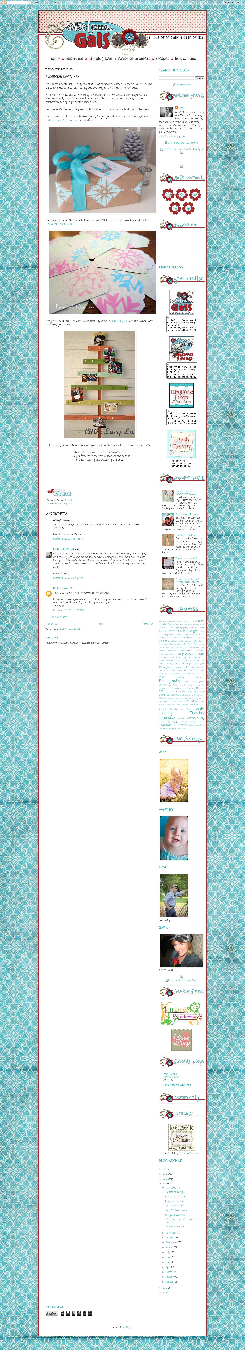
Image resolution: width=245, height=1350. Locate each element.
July (168, 1252)
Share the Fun (166, 695)
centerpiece (174, 637)
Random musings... (174, 1192)
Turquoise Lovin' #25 (186, 558)
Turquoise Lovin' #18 (175, 1197)
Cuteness (189, 641)
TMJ (188, 709)
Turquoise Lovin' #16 (175, 1215)
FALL (195, 644)
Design (201, 641)
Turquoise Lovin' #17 (175, 1201)
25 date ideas (165, 621)
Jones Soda (164, 660)
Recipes (200, 688)
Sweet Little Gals (166, 704)
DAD (195, 641)
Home (101, 624)
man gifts (199, 663)
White (175, 725)
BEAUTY (172, 631)
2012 (165, 1179)
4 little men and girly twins (177, 1085)
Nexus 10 (193, 670)
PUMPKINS (163, 688)
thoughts (163, 709)
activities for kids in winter (184, 621)
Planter (176, 685)
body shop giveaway (168, 634)
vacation (181, 718)
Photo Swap (171, 677)
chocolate (200, 637)
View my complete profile (172, 136)
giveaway (186, 654)
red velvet (170, 691)
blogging (193, 631)
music (174, 670)
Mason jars (165, 667)
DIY (160, 644)
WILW (192, 725)
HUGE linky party (184, 657)
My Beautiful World (63, 549)
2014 (165, 1169)
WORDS (184, 728)
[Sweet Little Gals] (182, 457)
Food (176, 650)
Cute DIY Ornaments (176, 1210)
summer (182, 701)
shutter (183, 695)
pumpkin (200, 685)
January (170, 1282)
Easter (166, 644)
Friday (190, 651)
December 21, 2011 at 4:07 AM (68, 578)
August (170, 1247)
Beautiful (163, 631)
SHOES (176, 695)
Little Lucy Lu (119, 321)
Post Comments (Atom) (72, 629)
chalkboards (188, 637)
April (168, 1267)
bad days (194, 627)
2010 (165, 1288)
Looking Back (172, 663)
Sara (181, 108)
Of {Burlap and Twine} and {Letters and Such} (183, 1221)
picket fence (190, 681)
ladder (185, 660)
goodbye (195, 654)
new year (183, 670)
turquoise (67, 503)
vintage (172, 722)
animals (175, 624)
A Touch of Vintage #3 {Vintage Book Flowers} (188, 581)
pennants (200, 673)
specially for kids (184, 698)
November (171, 1233)
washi (201, 721)
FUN (179, 654)
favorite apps (164, 647)
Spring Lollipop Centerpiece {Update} (186, 493)
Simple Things (193, 695)
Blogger (129, 1327)
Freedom (182, 650)
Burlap (201, 634)
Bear (202, 627)
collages (174, 641)
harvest (171, 657)
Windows (200, 725)
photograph (199, 677)
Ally (169, 624)
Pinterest (165, 685)
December (171, 1188)
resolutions (181, 691)
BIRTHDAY (181, 631)
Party (191, 673)
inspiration (199, 657)
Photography (169, 681)
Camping (163, 637)
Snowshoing (170, 698)
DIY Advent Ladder (185, 535)
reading (192, 688)
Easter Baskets (177, 644)
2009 (166, 1293)
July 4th (174, 660)
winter (162, 728)
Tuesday (58, 503)
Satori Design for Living (59, 120)
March (169, 1272)
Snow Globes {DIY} (174, 1206)
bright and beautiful (187, 634)
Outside (184, 673)
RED (161, 691)
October (170, 1238)
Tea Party (189, 704)
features (175, 647)
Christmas (164, 641)
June (169, 1257)
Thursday (174, 709)
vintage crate (188, 721)
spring (195, 698)
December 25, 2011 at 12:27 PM (69, 610)
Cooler (181, 641)
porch (183, 685)
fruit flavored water (167, 654)
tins (182, 709)
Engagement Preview (187, 514)
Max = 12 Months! (171, 1077)
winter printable (173, 728)
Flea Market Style (196, 647)
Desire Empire (60, 588)
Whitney (183, 725)
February (171, 1277)
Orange (201, 670)
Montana (190, 667)
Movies (167, 670)
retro (190, 691)
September (172, 1242)
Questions (174, 688)
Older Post (148, 624)
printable (191, 685)
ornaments (174, 673)
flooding (162, 650)
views (161, 721)
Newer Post (52, 624)
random (183, 688)
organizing (163, 673)
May (168, 1262)
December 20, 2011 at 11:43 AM (68, 539)
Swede (201, 701)
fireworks (184, 647)
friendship (199, 650)
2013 (165, 1174)
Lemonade (193, 660)
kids (180, 660)
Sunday (192, 701)
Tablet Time (180, 704)
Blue (202, 631)
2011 (165, 1184)
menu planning (178, 667)
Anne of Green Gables (189, 624)
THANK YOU (199, 704)
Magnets (190, 663)
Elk (185, 644)
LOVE (181, 664)
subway (173, 701)
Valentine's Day (195, 718)
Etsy (190, 644)
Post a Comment (58, 617)
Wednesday (165, 725)
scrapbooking (199, 691)
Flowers (170, 650)
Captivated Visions (188, 1153)
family (201, 644)
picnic (201, 681)
